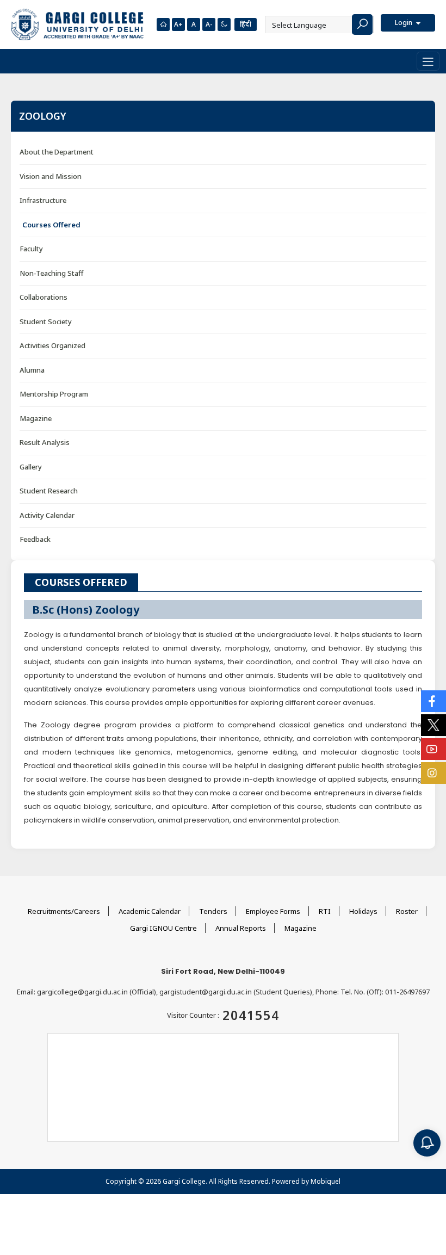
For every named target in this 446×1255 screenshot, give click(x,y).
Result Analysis (45, 442)
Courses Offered (51, 225)
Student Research (49, 491)
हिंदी (245, 24)
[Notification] (427, 1143)
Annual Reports (240, 928)
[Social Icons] (433, 701)
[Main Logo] (77, 24)
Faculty (31, 249)
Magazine (36, 418)
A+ (178, 24)
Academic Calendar (150, 911)
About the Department (57, 152)
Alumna (32, 370)
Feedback (35, 539)
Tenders (213, 911)
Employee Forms (273, 911)
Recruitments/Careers (64, 911)
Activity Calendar (47, 515)
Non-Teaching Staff (51, 273)
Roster (407, 911)
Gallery (31, 467)
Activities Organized (52, 345)
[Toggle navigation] (428, 61)
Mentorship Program (54, 394)
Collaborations (43, 297)
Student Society (46, 321)
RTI (325, 911)
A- (209, 24)
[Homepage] (163, 24)
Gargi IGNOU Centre (163, 928)
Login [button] (404, 22)
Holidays (363, 911)
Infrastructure (43, 200)
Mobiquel (325, 1181)
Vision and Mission (51, 176)
